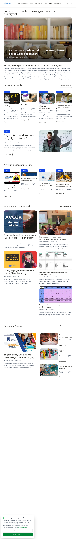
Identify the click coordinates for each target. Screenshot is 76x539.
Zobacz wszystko (65, 85)
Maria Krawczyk (60, 189)
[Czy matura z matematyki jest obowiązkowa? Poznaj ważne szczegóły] (38, 39)
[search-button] (67, 3)
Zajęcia (45, 3)
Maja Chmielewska (8, 241)
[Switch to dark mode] (71, 3)
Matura (31, 3)
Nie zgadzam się (18, 531)
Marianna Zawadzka (12, 57)
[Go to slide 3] (69, 59)
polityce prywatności (23, 527)
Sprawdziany (57, 3)
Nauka (50, 3)
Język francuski (38, 3)
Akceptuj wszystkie (17, 534)
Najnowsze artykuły (23, 3)
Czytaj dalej (8, 154)
